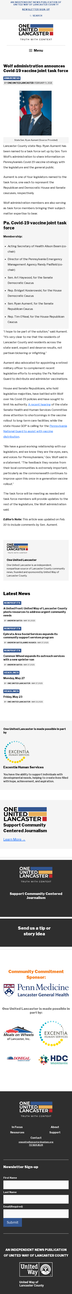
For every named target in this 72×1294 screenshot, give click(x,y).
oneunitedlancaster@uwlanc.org (36, 1142)
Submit (12, 1222)
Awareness (12, 78)
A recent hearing (39, 404)
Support (54, 1132)
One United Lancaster (20, 83)
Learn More (14, 839)
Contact (36, 1137)
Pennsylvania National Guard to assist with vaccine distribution (35, 431)
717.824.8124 (36, 1145)
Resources (17, 1132)
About (55, 1127)
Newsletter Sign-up (36, 9)
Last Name (10, 1192)
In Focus (17, 1127)
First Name (10, 1177)
